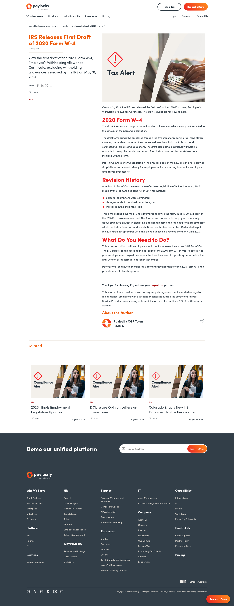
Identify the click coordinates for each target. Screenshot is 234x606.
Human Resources (73, 508)
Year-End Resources (111, 565)
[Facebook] (41, 591)
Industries (32, 513)
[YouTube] (55, 591)
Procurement (107, 517)
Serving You (144, 546)
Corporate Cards (110, 506)
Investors (142, 530)
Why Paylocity (73, 544)
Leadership (144, 561)
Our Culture (144, 540)
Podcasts (105, 544)
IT (27, 546)
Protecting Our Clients (149, 551)
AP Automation (108, 511)
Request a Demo (183, 546)
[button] (82, 368)
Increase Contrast (198, 581)
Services (32, 555)
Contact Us (202, 16)
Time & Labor (70, 513)
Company (186, 16)
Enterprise (32, 508)
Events (104, 554)
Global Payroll (71, 503)
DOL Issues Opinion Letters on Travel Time (113, 409)
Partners (31, 519)
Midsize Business (35, 503)
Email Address (136, 448)
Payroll (67, 498)
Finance (31, 540)
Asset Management (148, 498)
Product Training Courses (114, 570)
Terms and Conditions (185, 591)
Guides (104, 538)
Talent (67, 519)
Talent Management (74, 534)
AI (176, 503)
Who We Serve (36, 490)
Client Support (182, 535)
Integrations (181, 498)
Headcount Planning (111, 522)
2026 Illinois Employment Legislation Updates (50, 409)
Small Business (34, 498)
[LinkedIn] (28, 591)
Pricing (180, 555)
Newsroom (143, 535)
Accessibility (202, 591)
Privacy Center (167, 591)
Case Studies (70, 556)
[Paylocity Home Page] (37, 7)
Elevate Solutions (35, 562)
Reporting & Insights (185, 519)
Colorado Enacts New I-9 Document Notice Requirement (173, 409)
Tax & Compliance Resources (115, 559)
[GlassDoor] (48, 591)
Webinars (106, 549)
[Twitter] (35, 591)
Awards (142, 556)
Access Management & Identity (154, 503)
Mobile (178, 508)
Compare (69, 561)
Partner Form (182, 540)
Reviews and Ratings (74, 551)
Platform (33, 528)
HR (28, 535)
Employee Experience (75, 529)
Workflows (180, 513)
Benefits (68, 524)
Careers (142, 524)
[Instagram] (62, 591)
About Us (142, 519)
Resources (108, 531)
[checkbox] (183, 581)
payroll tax (157, 285)
